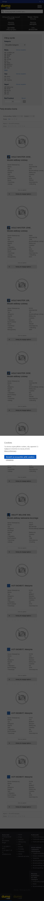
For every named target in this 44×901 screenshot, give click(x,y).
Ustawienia (9, 460)
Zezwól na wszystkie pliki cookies (20, 457)
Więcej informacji (10, 451)
